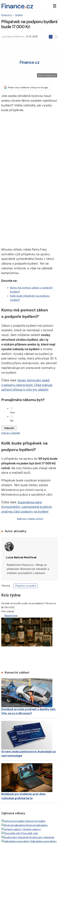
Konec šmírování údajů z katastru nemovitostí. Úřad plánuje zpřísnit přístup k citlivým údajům (26, 385)
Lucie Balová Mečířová (12, 36)
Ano (12, 412)
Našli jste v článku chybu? (30, 518)
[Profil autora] (9, 546)
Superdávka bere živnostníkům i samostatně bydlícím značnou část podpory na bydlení (26, 507)
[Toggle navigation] (54, 6)
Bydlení (19, 15)
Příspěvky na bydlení (25, 585)
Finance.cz (6, 15)
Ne (11, 420)
